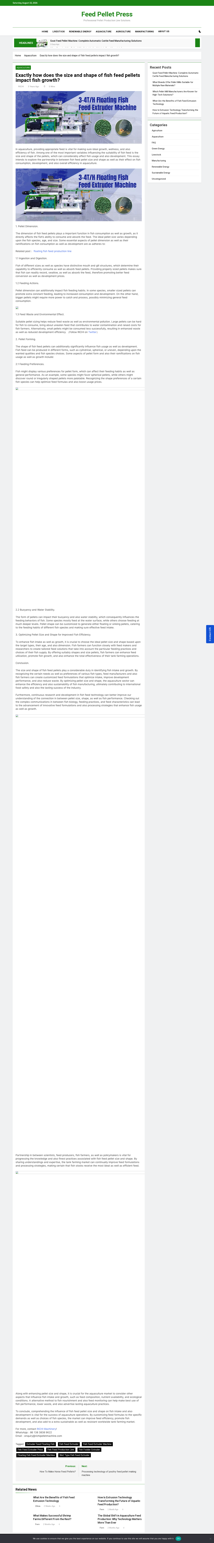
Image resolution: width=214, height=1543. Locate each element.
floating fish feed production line (52, 251)
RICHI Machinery (46, 1428)
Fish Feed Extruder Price (30, 1449)
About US (163, 31)
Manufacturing (144, 31)
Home (45, 31)
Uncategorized (159, 179)
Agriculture (123, 31)
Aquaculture (104, 31)
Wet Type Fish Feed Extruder (75, 1455)
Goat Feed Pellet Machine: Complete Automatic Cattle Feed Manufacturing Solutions (96, 40)
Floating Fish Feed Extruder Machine (36, 1455)
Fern (102, 1509)
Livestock (59, 31)
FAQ (154, 142)
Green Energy (158, 148)
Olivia (37, 1506)
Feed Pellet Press (107, 14)
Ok (178, 1538)
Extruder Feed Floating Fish (40, 1444)
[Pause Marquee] (197, 42)
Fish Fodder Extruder (89, 1449)
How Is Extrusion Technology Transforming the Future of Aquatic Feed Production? (119, 1501)
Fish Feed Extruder (68, 1444)
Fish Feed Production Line (60, 1449)
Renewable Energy (80, 31)
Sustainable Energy (161, 172)
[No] (210, 1538)
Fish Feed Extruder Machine (97, 1444)
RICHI (21, 86)
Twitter (92, 332)
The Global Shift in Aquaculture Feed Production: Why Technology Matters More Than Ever (120, 1519)
